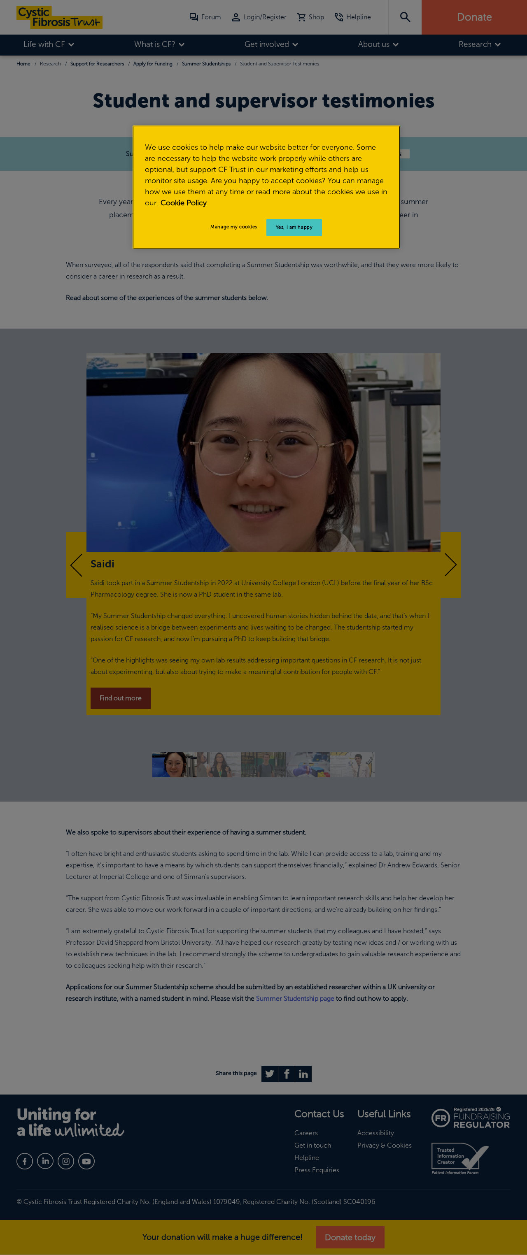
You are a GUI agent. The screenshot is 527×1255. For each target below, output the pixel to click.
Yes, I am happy (294, 227)
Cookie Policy (184, 202)
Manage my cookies (233, 227)
